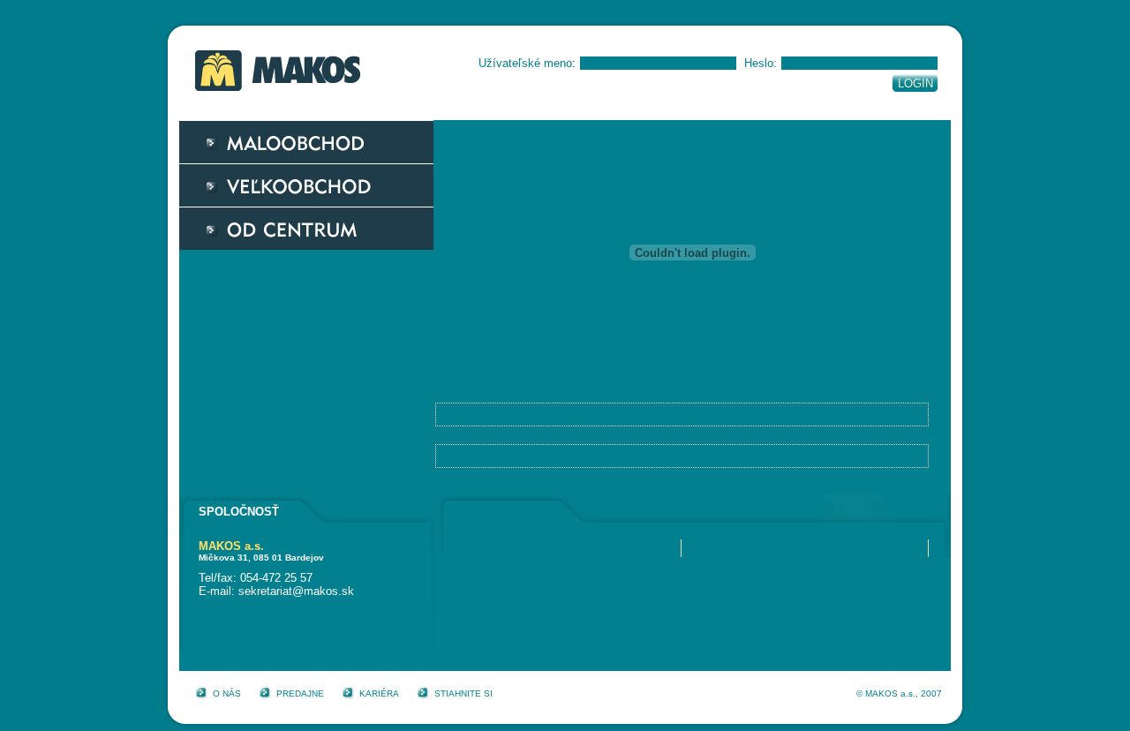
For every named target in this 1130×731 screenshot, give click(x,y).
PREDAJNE (300, 693)
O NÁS (227, 693)
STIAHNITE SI (463, 693)
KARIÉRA (379, 693)
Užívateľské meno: (527, 63)
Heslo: (760, 63)
